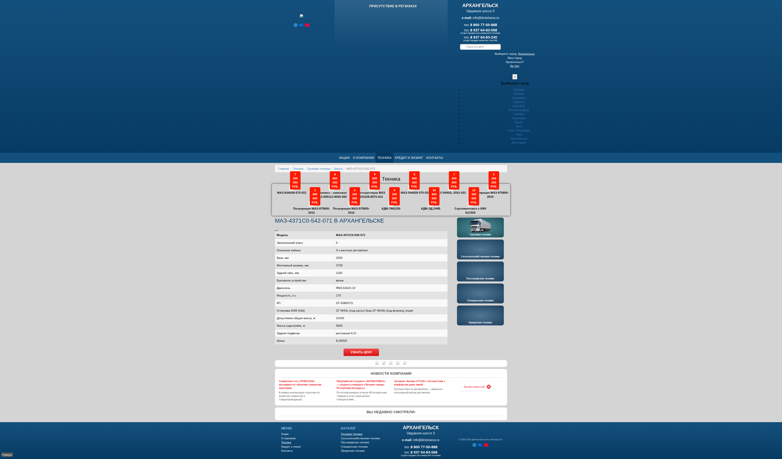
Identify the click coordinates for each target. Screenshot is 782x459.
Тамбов (519, 114)
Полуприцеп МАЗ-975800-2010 (490, 191)
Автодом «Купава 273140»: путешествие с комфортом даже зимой (419, 383)
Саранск (518, 101)
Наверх (7, 454)
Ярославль (519, 142)
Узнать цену (361, 352)
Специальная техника (480, 300)
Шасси (338, 168)
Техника (384, 157)
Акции (344, 157)
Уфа (519, 134)
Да (512, 66)
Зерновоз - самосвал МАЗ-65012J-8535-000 (331, 191)
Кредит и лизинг (409, 157)
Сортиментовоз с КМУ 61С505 (471, 207)
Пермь (518, 122)
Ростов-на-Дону (519, 110)
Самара (519, 89)
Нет (516, 66)
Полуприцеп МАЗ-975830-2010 (351, 207)
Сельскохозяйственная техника (480, 256)
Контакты (434, 157)
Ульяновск (519, 118)
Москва (519, 93)
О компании (363, 157)
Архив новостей (474, 386)
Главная (283, 168)
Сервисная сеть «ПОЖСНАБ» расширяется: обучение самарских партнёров (300, 385)
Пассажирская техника (480, 278)
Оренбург (518, 106)
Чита (519, 126)
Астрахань (519, 97)
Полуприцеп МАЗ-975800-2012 (311, 207)
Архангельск (526, 53)
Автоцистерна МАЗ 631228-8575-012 (371, 191)
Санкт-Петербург (518, 130)
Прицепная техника (480, 322)
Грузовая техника (318, 168)
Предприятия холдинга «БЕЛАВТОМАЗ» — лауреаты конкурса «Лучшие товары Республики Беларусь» (361, 385)
